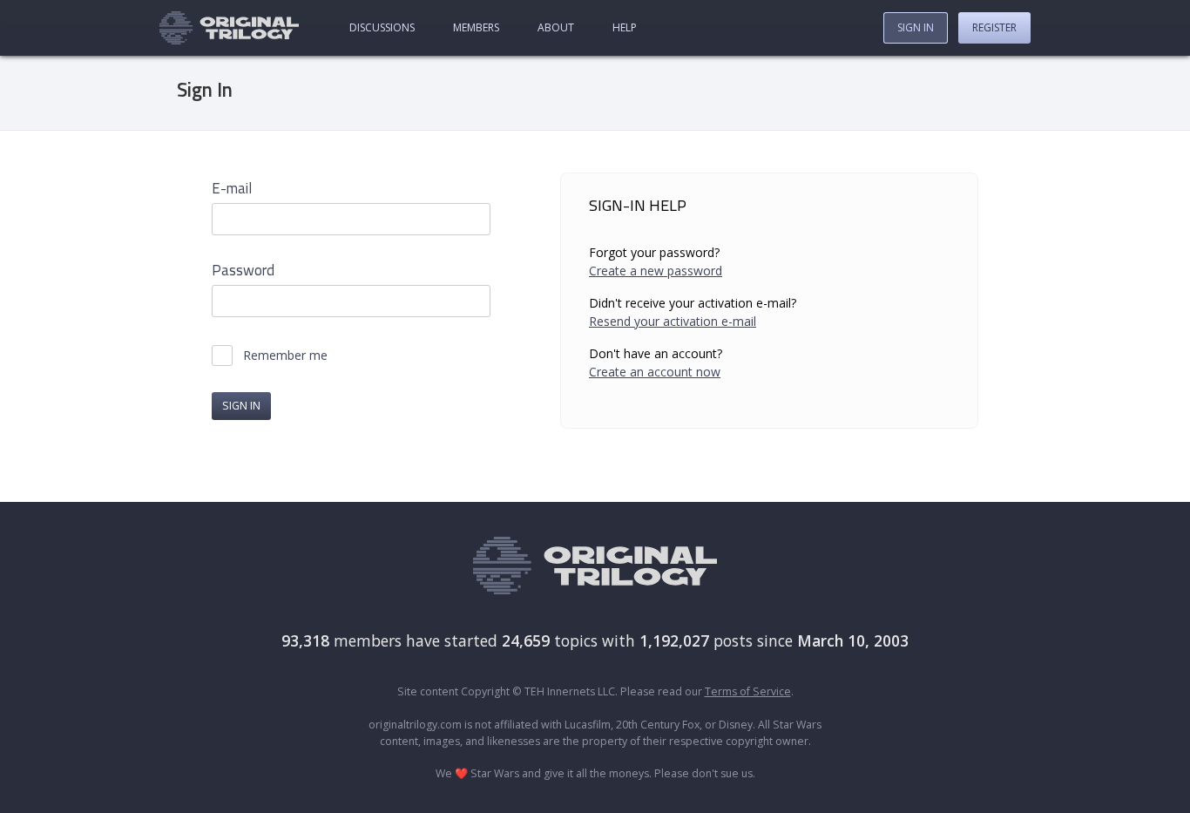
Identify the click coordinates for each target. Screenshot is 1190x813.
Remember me (285, 355)
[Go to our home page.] (229, 27)
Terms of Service (748, 691)
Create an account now (654, 371)
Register (994, 27)
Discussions (382, 27)
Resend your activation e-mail (672, 321)
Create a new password (655, 270)
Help (624, 27)
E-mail (232, 188)
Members (476, 27)
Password (243, 270)
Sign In (915, 27)
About (556, 27)
